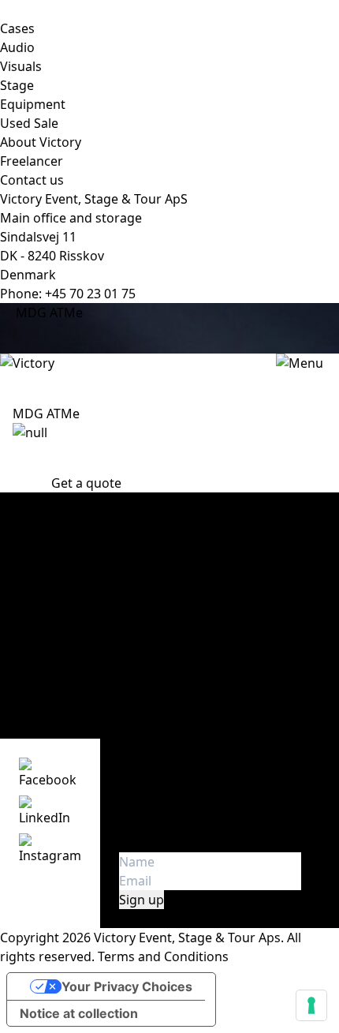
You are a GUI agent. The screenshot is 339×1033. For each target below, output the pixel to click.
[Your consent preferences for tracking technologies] (311, 1005)
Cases (17, 28)
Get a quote (86, 483)
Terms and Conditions (163, 956)
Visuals (21, 66)
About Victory (40, 142)
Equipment (32, 104)
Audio (17, 47)
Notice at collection (79, 1013)
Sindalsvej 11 (38, 236)
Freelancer (31, 161)
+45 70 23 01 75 (90, 293)
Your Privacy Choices (126, 986)
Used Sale (29, 123)
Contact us (32, 180)
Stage (17, 85)
